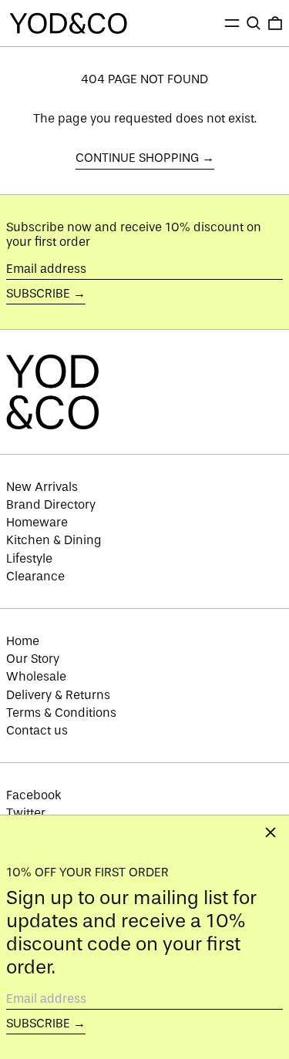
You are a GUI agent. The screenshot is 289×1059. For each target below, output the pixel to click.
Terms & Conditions (61, 712)
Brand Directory (51, 504)
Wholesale (36, 676)
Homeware (37, 522)
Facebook (34, 795)
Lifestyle (29, 558)
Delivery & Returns (58, 695)
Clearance (35, 576)
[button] (253, 23)
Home (22, 641)
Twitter (25, 812)
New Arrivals (42, 486)
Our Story (32, 658)
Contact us (37, 730)
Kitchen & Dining (54, 540)
